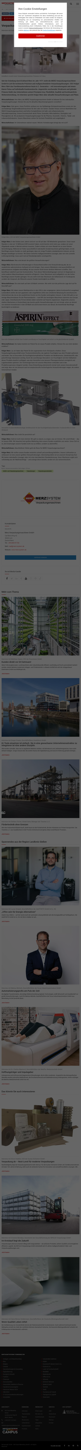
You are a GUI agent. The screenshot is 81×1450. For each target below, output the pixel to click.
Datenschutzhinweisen (36, 28)
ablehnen (26, 30)
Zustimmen (40, 36)
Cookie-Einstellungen (49, 30)
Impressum (51, 42)
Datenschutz (59, 42)
